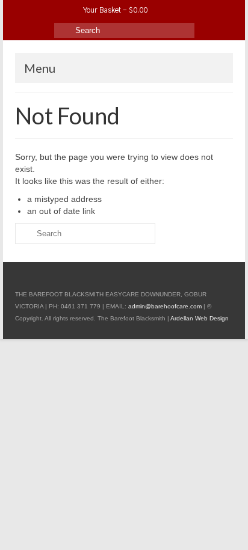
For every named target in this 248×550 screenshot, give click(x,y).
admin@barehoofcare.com (165, 306)
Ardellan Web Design (199, 318)
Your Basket (114, 10)
